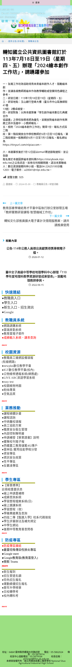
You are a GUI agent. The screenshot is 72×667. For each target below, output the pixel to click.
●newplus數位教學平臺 (16, 365)
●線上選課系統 (11, 505)
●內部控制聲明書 (13, 433)
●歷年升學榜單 (11, 587)
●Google (8, 312)
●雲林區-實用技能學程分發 (19, 449)
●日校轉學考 (10, 591)
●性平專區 (9, 461)
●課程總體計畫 (11, 413)
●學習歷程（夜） (13, 509)
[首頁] (3, 41)
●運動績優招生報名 (14, 583)
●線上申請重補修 (13, 493)
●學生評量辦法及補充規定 (19, 521)
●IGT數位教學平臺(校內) (18, 369)
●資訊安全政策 (11, 457)
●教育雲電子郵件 (13, 333)
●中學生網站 (10, 525)
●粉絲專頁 (9, 389)
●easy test (7, 381)
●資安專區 (9, 453)
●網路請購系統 (11, 325)
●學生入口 (9, 303)
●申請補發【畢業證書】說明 (20, 437)
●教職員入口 (11, 298)
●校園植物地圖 (11, 385)
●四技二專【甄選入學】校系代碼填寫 (26, 517)
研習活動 (53, 184)
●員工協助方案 (11, 425)
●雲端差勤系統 (11, 329)
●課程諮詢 (9, 417)
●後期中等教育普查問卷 (17, 529)
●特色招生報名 (11, 579)
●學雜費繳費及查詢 (14, 513)
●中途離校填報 (11, 421)
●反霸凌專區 (10, 465)
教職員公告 (42, 184)
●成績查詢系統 (11, 497)
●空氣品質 (9, 393)
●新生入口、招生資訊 (18, 307)
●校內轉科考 (10, 595)
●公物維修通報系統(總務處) (20, 373)
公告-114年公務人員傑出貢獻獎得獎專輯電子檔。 (36, 250)
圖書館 (9, 184)
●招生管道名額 (11, 575)
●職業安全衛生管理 (14, 429)
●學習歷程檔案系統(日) (17, 501)
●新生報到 (9, 571)
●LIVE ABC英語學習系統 (18, 377)
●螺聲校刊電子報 (13, 441)
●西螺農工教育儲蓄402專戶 (20, 445)
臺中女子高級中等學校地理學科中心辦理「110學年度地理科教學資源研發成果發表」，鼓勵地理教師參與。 (36, 276)
